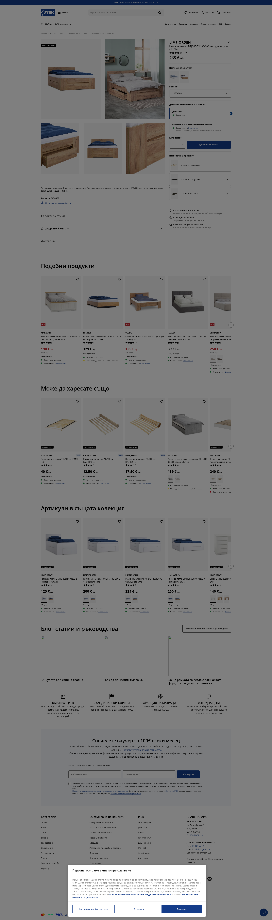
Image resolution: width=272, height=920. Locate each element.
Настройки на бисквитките (93, 909)
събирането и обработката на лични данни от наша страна (140, 894)
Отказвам (139, 909)
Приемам (182, 909)
